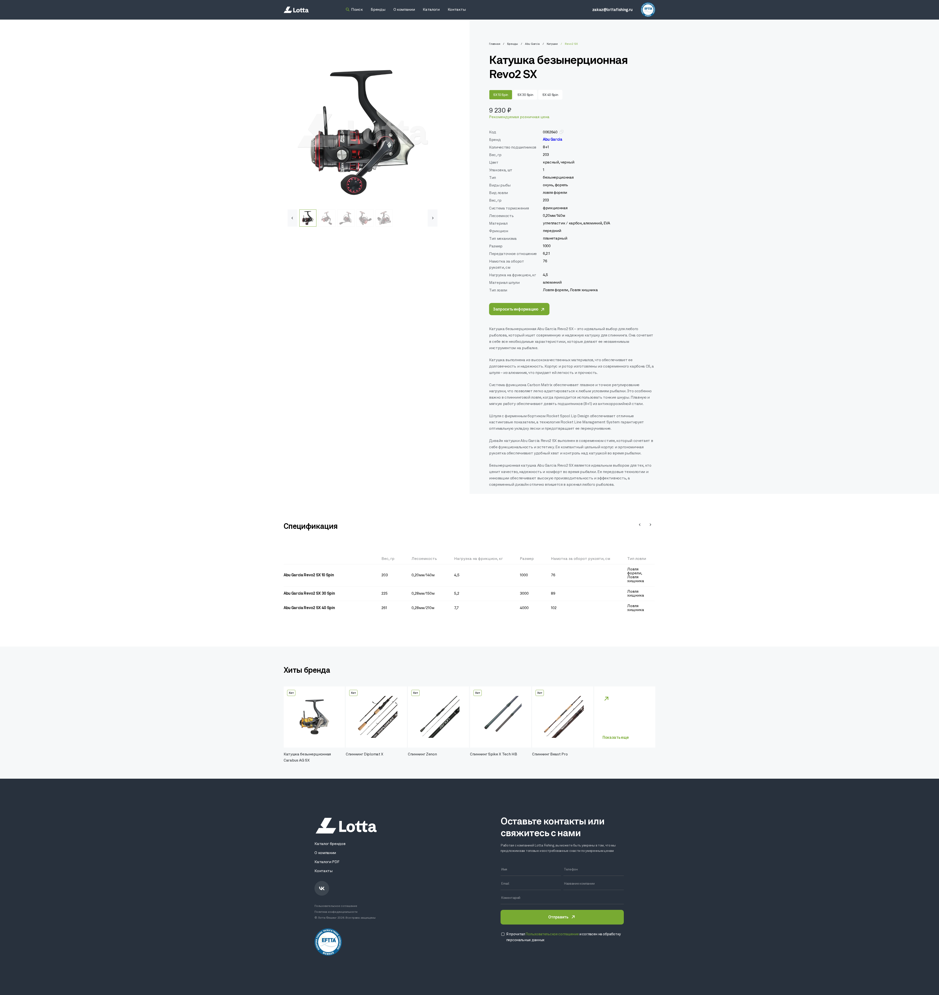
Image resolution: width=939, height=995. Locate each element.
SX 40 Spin (550, 95)
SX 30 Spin (525, 95)
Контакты (323, 871)
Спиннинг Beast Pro (550, 754)
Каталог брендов (329, 844)
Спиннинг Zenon (422, 754)
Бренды (512, 44)
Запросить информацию (515, 310)
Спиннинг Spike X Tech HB (493, 754)
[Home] (296, 10)
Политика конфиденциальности (336, 912)
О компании (325, 853)
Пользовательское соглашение (335, 906)
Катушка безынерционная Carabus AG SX (307, 757)
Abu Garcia (532, 44)
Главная (494, 44)
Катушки (552, 44)
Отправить (558, 917)
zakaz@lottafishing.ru (612, 10)
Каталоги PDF (326, 862)
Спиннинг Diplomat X (364, 754)
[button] (432, 218)
